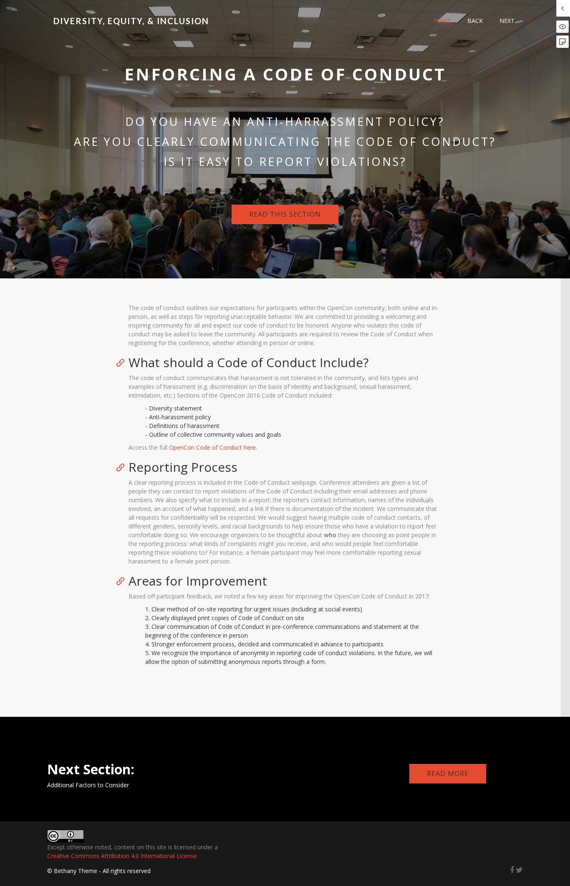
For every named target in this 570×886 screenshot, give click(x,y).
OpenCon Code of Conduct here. (213, 447)
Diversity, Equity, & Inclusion (131, 21)
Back (475, 21)
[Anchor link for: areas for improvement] (123, 581)
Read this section (285, 214)
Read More (448, 773)
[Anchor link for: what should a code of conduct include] (123, 362)
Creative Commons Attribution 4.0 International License (122, 856)
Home (442, 21)
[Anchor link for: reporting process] (123, 467)
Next (507, 21)
